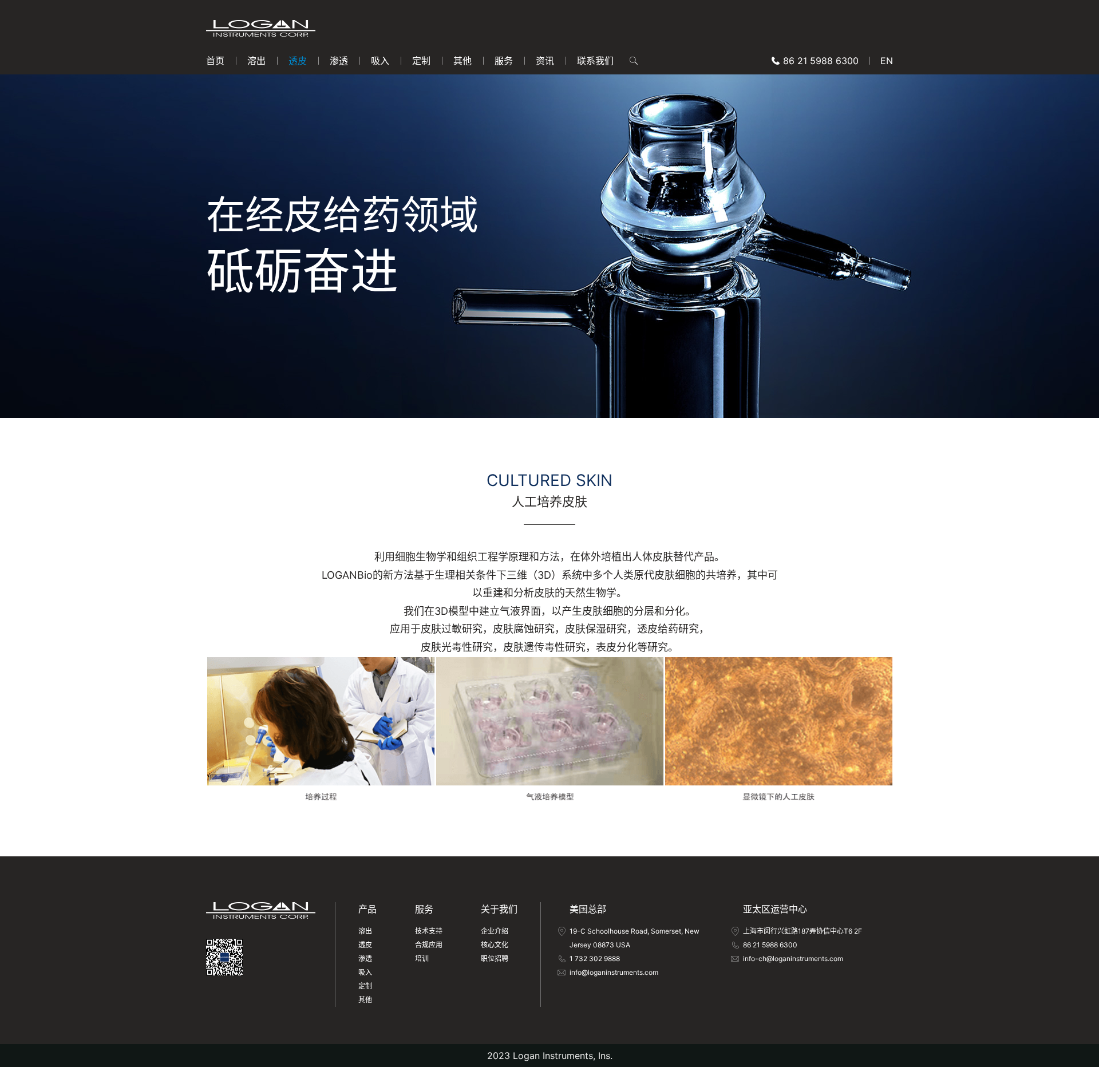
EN (886, 60)
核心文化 (494, 944)
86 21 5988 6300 (821, 60)
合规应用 (428, 944)
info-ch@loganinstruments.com (793, 958)
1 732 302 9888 (595, 958)
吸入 (380, 60)
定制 (421, 60)
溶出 (256, 60)
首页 (215, 60)
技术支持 (428, 931)
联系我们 (595, 60)
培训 (422, 958)
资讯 (545, 60)
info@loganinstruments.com (614, 972)
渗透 (339, 60)
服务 (504, 60)
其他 (462, 60)
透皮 (297, 60)
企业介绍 (494, 931)
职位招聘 (494, 958)
